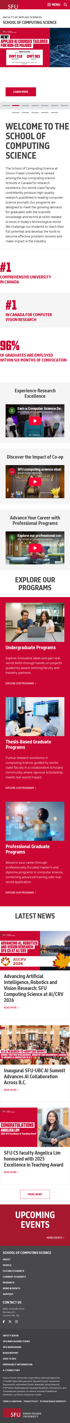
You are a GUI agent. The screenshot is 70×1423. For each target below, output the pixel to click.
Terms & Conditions (12, 1401)
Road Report (10, 1353)
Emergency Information (17, 1364)
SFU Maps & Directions (16, 1341)
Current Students (14, 1276)
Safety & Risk (11, 1335)
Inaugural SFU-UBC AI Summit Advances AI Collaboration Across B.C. (34, 1076)
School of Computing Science (30, 22)
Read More (10, 1007)
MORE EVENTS (54, 1237)
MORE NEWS (35, 1194)
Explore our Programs (20, 683)
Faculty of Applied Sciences (22, 17)
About (7, 1259)
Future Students (13, 1271)
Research (8, 1282)
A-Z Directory (11, 1370)
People (7, 1265)
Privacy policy (31, 1401)
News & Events (11, 1288)
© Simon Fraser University (53, 1401)
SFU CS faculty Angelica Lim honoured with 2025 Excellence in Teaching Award (33, 1159)
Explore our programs (20, 892)
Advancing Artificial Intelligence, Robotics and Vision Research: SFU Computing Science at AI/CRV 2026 (33, 988)
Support (8, 1294)
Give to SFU (9, 1358)
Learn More (20, 92)
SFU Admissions (12, 1347)
